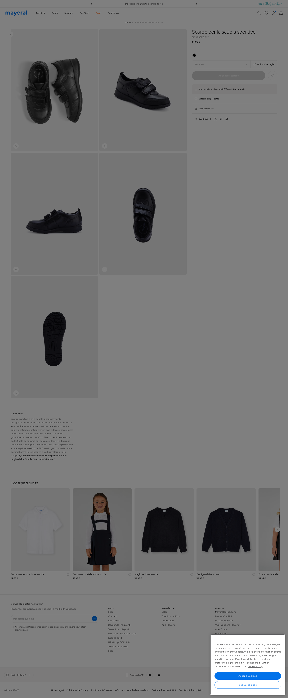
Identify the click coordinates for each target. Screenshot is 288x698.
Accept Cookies (247, 675)
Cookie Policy (255, 666)
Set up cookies (248, 684)
